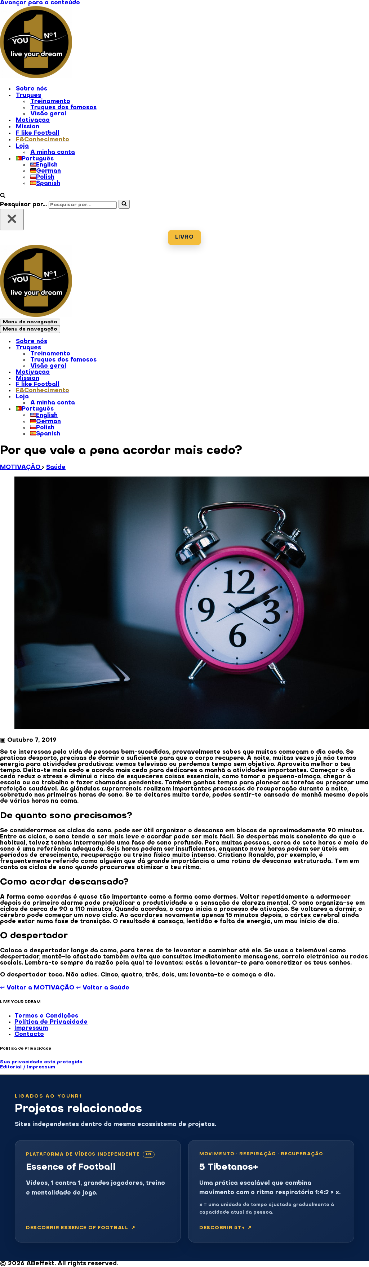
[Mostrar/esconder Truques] (126, 348)
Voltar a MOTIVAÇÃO (38, 988)
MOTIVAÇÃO (21, 467)
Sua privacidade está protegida (41, 1062)
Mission (27, 127)
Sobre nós (31, 89)
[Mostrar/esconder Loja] (126, 397)
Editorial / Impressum (27, 1067)
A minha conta (52, 152)
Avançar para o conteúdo (40, 3)
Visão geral (48, 114)
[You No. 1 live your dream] (36, 77)
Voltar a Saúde (102, 988)
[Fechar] (12, 219)
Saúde (56, 467)
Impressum (31, 1028)
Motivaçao (33, 120)
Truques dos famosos (63, 108)
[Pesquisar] (2, 196)
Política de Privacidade (51, 1022)
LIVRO (184, 237)
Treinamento (50, 102)
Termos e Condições (46, 1016)
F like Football (37, 133)
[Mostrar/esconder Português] (126, 409)
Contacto (29, 1034)
